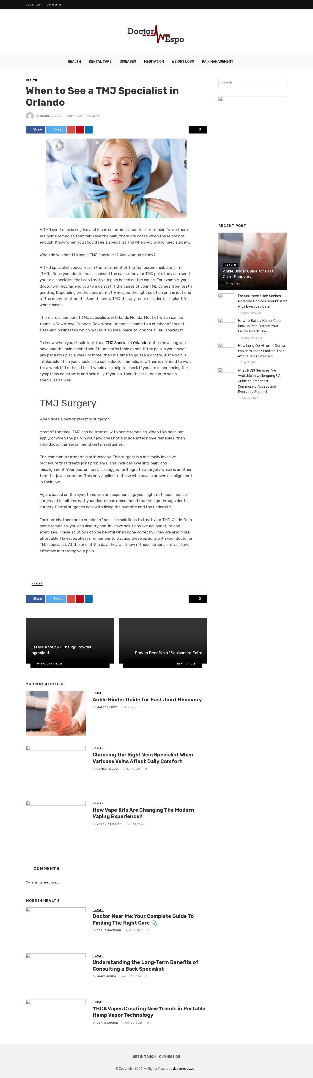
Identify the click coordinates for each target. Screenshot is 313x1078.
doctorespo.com (185, 1069)
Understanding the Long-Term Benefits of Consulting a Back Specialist (145, 965)
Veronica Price (109, 824)
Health (74, 62)
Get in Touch (34, 4)
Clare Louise (50, 115)
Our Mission (54, 4)
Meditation (154, 62)
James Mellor (108, 768)
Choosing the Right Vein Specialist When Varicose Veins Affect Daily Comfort (143, 758)
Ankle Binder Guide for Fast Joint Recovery (147, 700)
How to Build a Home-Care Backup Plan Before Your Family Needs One (259, 326)
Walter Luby (107, 707)
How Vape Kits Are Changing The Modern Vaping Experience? (143, 813)
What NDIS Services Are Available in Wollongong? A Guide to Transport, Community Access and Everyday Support (259, 381)
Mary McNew (106, 976)
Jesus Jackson (109, 930)
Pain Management (217, 62)
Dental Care (100, 62)
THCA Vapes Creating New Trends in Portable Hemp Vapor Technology (149, 1012)
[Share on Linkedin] (89, 129)
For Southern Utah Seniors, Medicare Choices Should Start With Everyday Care (262, 301)
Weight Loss (183, 62)
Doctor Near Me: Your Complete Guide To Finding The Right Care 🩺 (143, 919)
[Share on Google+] (71, 129)
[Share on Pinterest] (80, 129)
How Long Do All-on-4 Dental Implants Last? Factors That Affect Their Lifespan (262, 351)
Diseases (128, 62)
